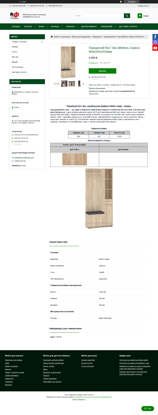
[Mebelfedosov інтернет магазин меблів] (14, 20)
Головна (16, 26)
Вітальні (55, 26)
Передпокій (106, 26)
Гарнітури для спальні (13, 360)
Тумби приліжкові (11, 375)
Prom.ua (91, 395)
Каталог (28, 26)
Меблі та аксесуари (62, 37)
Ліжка (7, 363)
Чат (149, 409)
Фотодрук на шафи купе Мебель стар (134, 363)
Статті (14, 52)
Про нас (15, 57)
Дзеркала (9, 382)
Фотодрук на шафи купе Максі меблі (133, 360)
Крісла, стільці (48, 366)
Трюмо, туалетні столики (14, 372)
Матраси (8, 385)
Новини (15, 47)
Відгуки (15, 62)
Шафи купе (9, 378)
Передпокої (97, 37)
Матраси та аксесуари (52, 372)
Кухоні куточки (86, 363)
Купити (102, 71)
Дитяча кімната (89, 26)
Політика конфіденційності (102, 397)
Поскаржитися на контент (83, 397)
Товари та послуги (19, 42)
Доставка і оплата (128, 26)
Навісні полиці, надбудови (53, 363)
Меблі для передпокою (81, 37)
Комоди (8, 369)
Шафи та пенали (11, 366)
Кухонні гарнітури (88, 360)
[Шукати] (127, 15)
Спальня (70, 26)
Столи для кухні (87, 366)
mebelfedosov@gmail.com (24, 157)
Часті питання (17, 67)
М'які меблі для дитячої (52, 382)
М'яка (41, 26)
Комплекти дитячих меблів (53, 360)
